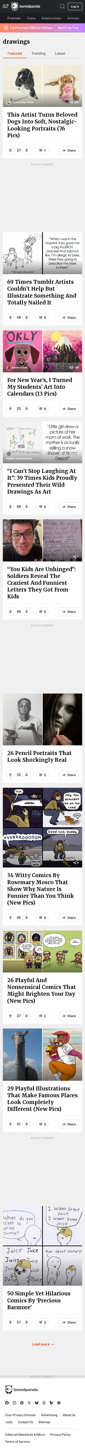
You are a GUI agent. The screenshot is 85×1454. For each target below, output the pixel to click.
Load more (41, 1344)
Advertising (49, 1415)
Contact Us (25, 1422)
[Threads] (44, 1403)
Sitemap (44, 1422)
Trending (38, 53)
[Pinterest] (22, 1403)
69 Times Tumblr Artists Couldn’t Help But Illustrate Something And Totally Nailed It (41, 292)
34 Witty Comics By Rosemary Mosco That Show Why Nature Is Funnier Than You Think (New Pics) (40, 889)
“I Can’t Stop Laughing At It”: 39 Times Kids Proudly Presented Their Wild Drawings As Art (42, 481)
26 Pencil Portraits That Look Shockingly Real (39, 756)
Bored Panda (21, 1389)
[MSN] (51, 1403)
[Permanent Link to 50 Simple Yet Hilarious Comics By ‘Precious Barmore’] (42, 1246)
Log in (75, 6)
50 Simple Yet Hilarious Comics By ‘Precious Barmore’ (39, 1300)
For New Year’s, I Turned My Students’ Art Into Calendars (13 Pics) (39, 387)
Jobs (9, 1422)
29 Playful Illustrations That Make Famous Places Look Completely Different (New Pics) (42, 1099)
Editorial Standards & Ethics (25, 1434)
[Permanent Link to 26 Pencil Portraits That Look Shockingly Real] (42, 719)
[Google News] (59, 1403)
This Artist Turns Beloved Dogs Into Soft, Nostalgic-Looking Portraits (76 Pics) (42, 125)
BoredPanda (25, 6)
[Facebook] (7, 1403)
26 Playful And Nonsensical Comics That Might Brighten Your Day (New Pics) (41, 990)
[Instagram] (14, 1403)
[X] (29, 1403)
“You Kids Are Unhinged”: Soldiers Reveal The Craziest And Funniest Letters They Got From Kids (41, 583)
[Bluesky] (36, 1403)
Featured (15, 53)
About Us (69, 1415)
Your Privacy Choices (20, 1415)
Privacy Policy (60, 1434)
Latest (60, 53)
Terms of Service (17, 1441)
